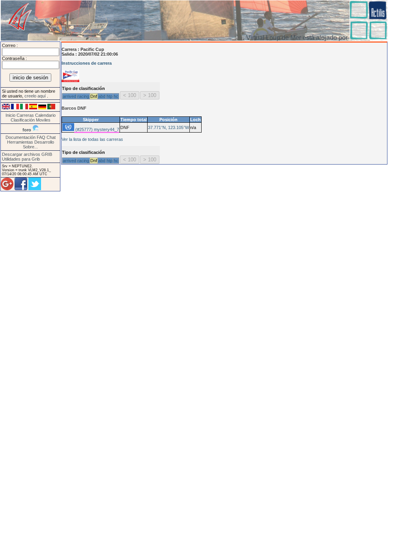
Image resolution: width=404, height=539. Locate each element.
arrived (69, 96)
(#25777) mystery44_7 (96, 129)
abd (101, 96)
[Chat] (35, 129)
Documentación (21, 137)
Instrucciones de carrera (87, 63)
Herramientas (20, 142)
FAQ (41, 137)
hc (116, 96)
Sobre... (30, 146)
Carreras (25, 115)
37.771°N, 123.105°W (168, 127)
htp (109, 96)
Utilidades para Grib (21, 159)
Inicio (10, 115)
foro (26, 129)
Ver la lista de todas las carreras (92, 139)
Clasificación (23, 120)
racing (83, 96)
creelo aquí (35, 96)
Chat (51, 137)
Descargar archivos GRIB (27, 154)
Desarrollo (44, 142)
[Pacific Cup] (70, 80)
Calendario (45, 115)
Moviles (43, 120)
